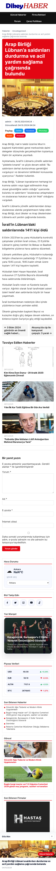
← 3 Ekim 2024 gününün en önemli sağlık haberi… (14, 330)
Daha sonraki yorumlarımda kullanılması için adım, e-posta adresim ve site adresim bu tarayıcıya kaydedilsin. (26, 539)
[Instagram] (23, 602)
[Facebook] (7, 602)
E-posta (7, 510)
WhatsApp (43, 131)
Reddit (9, 136)
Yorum (6, 471)
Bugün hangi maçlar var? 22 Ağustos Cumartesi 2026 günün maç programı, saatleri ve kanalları (27, 713)
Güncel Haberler (18, 14)
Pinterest (20, 136)
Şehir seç (12, 577)
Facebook (30, 131)
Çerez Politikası (34, 21)
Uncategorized (19, 31)
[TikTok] (39, 602)
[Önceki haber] (41, 622)
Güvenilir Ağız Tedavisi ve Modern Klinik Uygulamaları (24, 708)
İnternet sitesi (9, 521)
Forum (17, 21)
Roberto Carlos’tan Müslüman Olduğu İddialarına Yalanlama (27, 728)
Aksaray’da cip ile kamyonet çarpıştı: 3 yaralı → (42, 330)
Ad (4, 498)
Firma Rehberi (39, 14)
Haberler (6, 31)
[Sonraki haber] (47, 622)
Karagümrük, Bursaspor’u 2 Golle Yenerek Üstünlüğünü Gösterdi (24, 719)
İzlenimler (10, 723)
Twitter (19, 131)
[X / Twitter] (15, 602)
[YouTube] (31, 602)
